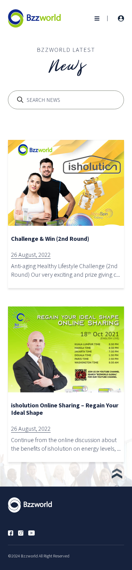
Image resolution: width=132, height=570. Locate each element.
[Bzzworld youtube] (34, 532)
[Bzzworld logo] (34, 18)
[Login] (121, 18)
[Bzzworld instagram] (23, 532)
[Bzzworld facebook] (13, 532)
